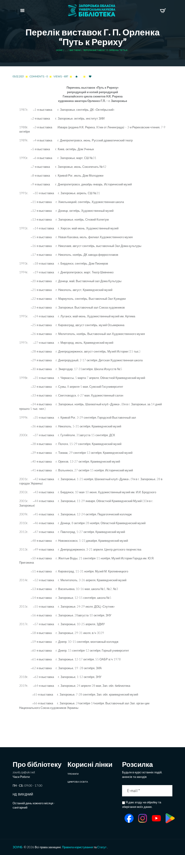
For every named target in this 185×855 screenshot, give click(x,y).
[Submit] (169, 790)
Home (59, 50)
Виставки (75, 50)
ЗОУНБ (18, 847)
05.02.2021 (18, 76)
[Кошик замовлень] (163, 11)
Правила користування (77, 847)
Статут (101, 847)
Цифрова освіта (77, 781)
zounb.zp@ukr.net (24, 772)
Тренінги (73, 773)
